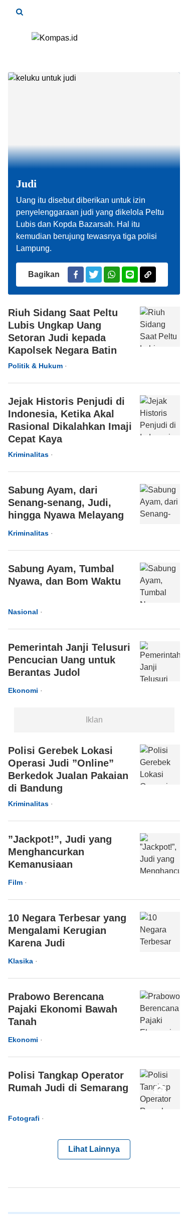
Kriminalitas (28, 454)
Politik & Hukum (35, 366)
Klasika (20, 961)
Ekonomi (23, 690)
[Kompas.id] (94, 42)
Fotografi (24, 1118)
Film (15, 882)
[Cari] (19, 12)
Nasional (23, 612)
